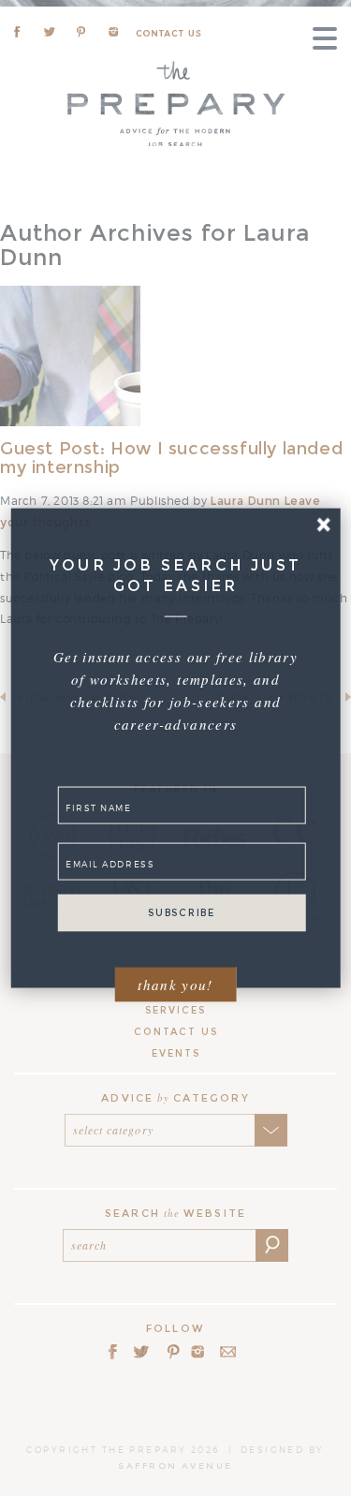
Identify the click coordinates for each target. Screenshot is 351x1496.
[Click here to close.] (323, 524)
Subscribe (181, 913)
